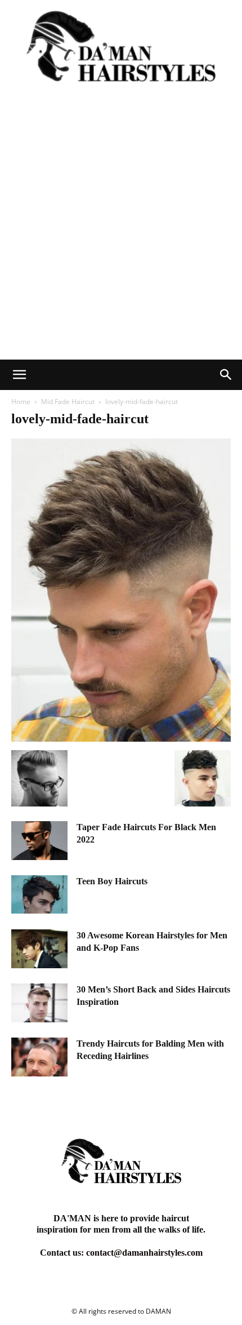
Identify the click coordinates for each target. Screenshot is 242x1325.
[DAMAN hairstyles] (121, 53)
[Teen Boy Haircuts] (39, 894)
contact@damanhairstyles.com (144, 1252)
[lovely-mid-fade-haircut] (121, 738)
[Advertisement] (121, 233)
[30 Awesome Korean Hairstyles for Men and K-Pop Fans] (39, 948)
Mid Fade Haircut (68, 401)
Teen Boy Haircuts (112, 881)
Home (20, 401)
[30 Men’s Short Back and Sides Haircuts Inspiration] (39, 1002)
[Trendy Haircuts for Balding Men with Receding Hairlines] (39, 1057)
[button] (19, 375)
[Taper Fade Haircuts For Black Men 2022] (39, 840)
